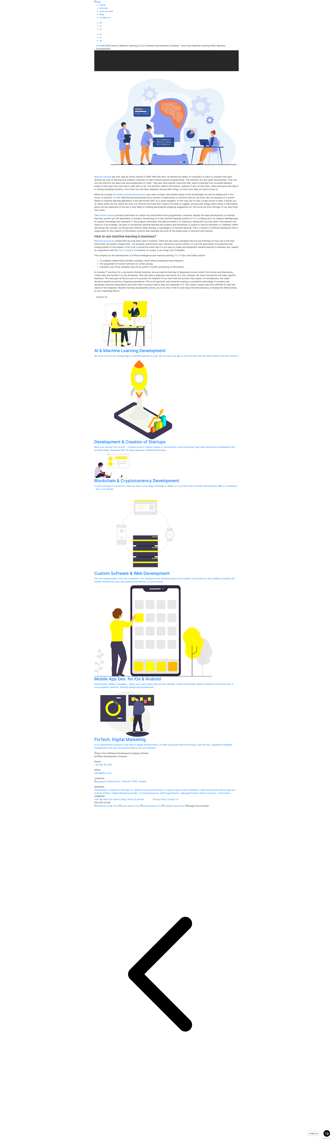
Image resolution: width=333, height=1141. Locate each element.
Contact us (105, 17)
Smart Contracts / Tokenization (215, 793)
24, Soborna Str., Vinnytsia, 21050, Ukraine (125, 781)
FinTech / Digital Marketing (116, 793)
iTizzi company (125, 250)
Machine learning (102, 176)
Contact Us (101, 297)
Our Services (115, 799)
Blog (102, 14)
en (101, 22)
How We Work (101, 799)
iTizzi (194, 218)
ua (101, 29)
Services (104, 8)
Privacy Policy (160, 799)
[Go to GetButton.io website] (327, 1138)
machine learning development (131, 194)
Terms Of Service (139, 799)
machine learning (107, 215)
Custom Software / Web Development (200, 790)
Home (102, 5)
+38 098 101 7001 (103, 764)
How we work (106, 11)
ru (100, 25)
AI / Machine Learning (141, 790)
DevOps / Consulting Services (144, 793)
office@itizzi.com (102, 773)
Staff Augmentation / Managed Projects (179, 793)
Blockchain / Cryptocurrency (166, 790)
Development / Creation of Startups (112, 790)
